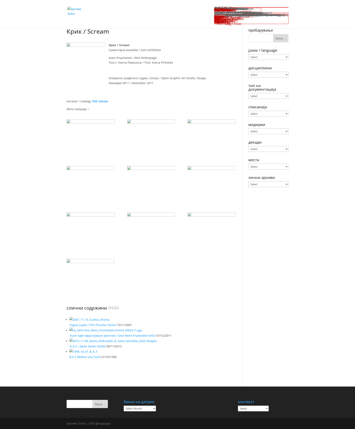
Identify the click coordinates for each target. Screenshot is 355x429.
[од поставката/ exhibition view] (90, 136)
